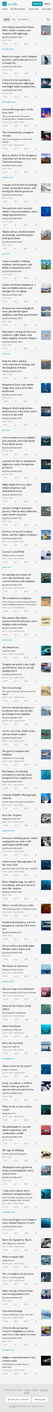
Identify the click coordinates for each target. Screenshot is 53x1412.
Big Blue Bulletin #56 (12, 394)
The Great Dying (11, 687)
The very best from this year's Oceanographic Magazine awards (17, 117)
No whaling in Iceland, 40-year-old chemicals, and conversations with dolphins (18, 578)
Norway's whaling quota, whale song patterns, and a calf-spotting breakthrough (20, 841)
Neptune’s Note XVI (11, 818)
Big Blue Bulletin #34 (12, 1338)
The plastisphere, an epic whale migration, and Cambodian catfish (16, 1130)
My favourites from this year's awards (20, 868)
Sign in (47, 4)
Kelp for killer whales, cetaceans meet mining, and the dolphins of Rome (18, 364)
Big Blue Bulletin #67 (12, 66)
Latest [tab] (6, 19)
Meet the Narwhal (12, 1043)
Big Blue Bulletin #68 (12, 37)
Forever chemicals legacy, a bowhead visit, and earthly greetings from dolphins (18, 711)
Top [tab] (13, 19)
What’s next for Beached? (17, 1066)
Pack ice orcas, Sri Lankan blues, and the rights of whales (19, 533)
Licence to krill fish (13, 551)
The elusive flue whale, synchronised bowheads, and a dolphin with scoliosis (19, 621)
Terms (35, 1390)
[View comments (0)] (15, 225)
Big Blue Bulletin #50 (12, 538)
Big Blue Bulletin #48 (12, 628)
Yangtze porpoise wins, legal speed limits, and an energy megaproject (18, 667)
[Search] (48, 19)
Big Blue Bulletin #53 (12, 471)
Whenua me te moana (12, 969)
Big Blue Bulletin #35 (12, 1297)
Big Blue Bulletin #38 (12, 1136)
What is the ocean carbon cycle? (17, 1108)
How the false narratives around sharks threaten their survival (17, 1199)
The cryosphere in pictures (18, 1273)
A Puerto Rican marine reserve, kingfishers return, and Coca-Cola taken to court (19, 1331)
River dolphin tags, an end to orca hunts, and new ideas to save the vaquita (18, 885)
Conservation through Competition (18, 801)
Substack (13, 1406)
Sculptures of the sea (12, 1029)
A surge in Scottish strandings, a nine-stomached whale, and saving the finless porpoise (20, 188)
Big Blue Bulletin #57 (12, 371)
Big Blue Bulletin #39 (12, 1093)
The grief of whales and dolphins (15, 753)
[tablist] (16, 19)
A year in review (9, 1069)
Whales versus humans (13, 555)
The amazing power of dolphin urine (19, 908)
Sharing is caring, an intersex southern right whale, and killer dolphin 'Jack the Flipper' (19, 335)
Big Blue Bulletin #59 (12, 318)
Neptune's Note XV (11, 1046)
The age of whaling (13, 1150)
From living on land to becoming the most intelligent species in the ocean (19, 603)
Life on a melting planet (13, 1277)
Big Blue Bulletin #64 (12, 194)
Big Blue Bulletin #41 (12, 932)
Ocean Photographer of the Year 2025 (17, 111)
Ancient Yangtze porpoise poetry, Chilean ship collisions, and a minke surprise (19, 511)
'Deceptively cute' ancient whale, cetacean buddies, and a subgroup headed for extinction (20, 211)
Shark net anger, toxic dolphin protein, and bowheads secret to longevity (19, 59)
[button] (5, 9)
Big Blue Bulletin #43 (12, 848)
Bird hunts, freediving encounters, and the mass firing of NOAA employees (17, 774)
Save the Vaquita (12, 815)
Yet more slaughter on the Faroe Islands (17, 140)
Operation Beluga (12, 1310)
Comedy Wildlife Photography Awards (19, 796)
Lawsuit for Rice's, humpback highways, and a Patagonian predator (19, 464)
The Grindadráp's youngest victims (17, 134)
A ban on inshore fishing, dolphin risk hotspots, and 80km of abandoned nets (17, 264)
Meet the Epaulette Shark (17, 1239)
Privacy (27, 1390)
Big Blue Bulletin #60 (12, 294)
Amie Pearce (19, 122)
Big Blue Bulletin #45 (12, 737)
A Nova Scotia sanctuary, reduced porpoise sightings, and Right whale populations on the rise (18, 83)
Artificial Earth (8, 651)
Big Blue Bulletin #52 (12, 494)
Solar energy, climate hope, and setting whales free (17, 1292)
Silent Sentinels (11, 1026)
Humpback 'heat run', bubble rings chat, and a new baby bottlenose (18, 388)
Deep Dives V (8, 1260)
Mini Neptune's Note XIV (13, 1243)
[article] (26, 35)
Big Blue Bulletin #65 (12, 165)
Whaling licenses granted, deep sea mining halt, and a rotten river (17, 1170)
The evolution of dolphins (16, 598)
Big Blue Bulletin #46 (12, 717)
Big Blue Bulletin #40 (12, 952)
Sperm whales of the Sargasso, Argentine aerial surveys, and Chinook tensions (19, 158)
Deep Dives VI (8, 1113)
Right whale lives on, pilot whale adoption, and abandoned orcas (17, 488)
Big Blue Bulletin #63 (12, 218)
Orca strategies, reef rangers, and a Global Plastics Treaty (19, 1221)
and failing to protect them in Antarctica (15, 1365)
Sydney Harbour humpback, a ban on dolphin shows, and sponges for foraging (19, 288)
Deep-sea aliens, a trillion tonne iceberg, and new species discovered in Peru (17, 1086)
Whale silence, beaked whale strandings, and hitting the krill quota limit (18, 235)
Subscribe (37, 4)
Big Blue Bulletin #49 (12, 584)
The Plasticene (10, 647)
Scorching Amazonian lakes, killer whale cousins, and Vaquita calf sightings (18, 30)
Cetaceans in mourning (13, 758)
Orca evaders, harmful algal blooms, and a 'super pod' (18, 947)
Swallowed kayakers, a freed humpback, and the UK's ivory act (19, 925)
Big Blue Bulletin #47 (12, 674)
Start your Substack (19, 1399)
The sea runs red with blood (18, 988)
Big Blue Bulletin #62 (12, 241)
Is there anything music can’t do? (17, 1314)
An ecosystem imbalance (13, 1012)
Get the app (39, 1399)
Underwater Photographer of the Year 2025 (19, 863)
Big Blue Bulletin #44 (12, 781)
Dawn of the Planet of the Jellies (16, 1007)
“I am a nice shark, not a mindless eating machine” (17, 1192)
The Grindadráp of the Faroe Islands (19, 992)
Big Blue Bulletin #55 (12, 418)
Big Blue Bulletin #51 (12, 518)
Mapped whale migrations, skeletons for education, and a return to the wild (19, 411)
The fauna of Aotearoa (15, 966)
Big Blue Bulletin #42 (12, 892)
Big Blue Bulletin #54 (12, 447)
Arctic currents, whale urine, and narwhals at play (19, 732)
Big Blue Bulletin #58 (12, 341)
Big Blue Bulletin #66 (12, 90)
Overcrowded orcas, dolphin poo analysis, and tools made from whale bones (18, 441)
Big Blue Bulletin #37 (12, 1177)
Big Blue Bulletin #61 (12, 271)
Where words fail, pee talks (18, 905)
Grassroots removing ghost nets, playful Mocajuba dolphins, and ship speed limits (20, 311)
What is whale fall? (13, 1256)
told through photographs (14, 1153)
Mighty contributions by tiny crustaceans (18, 1359)
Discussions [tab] (23, 19)
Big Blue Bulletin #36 (12, 1226)
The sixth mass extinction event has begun (18, 692)
